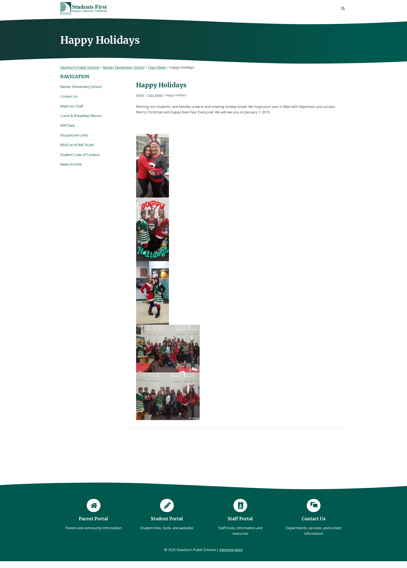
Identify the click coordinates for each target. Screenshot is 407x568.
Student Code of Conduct (80, 154)
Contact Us (69, 96)
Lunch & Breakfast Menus (81, 115)
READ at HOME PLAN (77, 145)
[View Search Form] (343, 8)
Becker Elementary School (81, 86)
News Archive (71, 164)
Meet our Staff (71, 106)
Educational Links (74, 135)
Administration (231, 549)
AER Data (67, 125)
